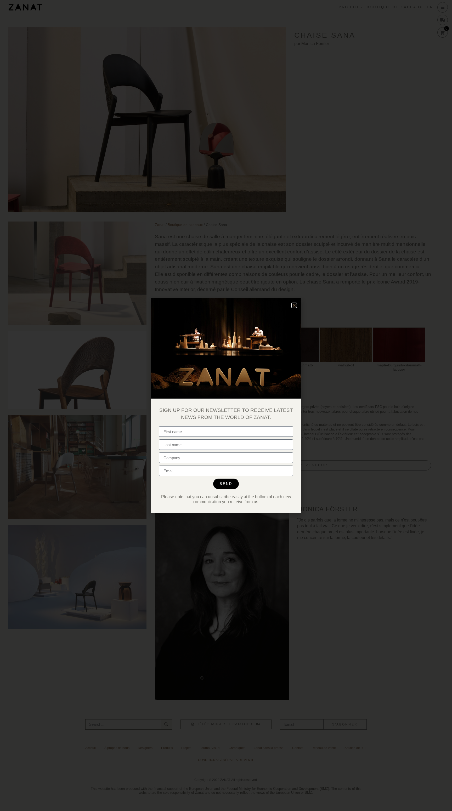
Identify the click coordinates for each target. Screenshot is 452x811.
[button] (294, 305)
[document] (226, 405)
